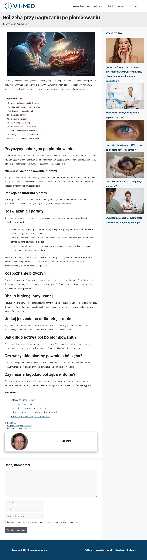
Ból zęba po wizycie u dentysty (24, 400)
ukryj (20, 99)
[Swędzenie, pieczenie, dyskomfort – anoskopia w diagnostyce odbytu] (125, 202)
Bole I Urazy (98, 6)
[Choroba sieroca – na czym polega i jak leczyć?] (125, 165)
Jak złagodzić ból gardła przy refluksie (28, 404)
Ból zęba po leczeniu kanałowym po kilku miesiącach (34, 412)
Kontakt (109, 550)
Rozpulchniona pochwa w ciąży (19, 426)
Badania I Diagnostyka (81, 6)
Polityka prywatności (94, 550)
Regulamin (120, 550)
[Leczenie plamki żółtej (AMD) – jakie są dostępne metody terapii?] (125, 131)
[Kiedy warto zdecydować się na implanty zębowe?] (125, 96)
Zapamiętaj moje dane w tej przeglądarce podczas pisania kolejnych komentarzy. (43, 522)
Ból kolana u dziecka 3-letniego (19, 428)
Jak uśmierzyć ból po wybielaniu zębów (28, 408)
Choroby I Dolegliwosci (116, 6)
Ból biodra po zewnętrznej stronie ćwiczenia (30, 416)
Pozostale (133, 6)
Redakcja (131, 550)
